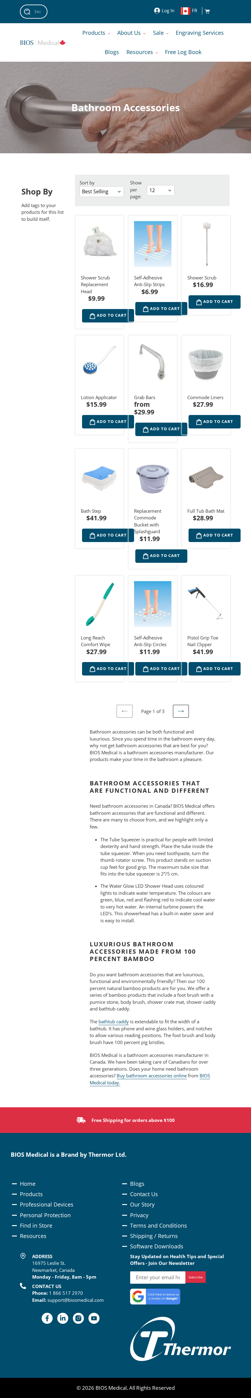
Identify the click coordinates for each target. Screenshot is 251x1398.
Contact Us (144, 1194)
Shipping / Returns (154, 1236)
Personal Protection (45, 1215)
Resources (33, 1236)
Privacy (139, 1215)
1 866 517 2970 (66, 1293)
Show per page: (136, 189)
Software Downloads (156, 1246)
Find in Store (36, 1225)
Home (28, 1183)
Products (31, 1194)
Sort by (87, 183)
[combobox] (33, 12)
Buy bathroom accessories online (152, 1075)
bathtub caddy (114, 1021)
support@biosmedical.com (75, 1300)
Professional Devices (46, 1204)
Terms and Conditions (158, 1225)
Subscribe (196, 1277)
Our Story (142, 1204)
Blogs (137, 1183)
